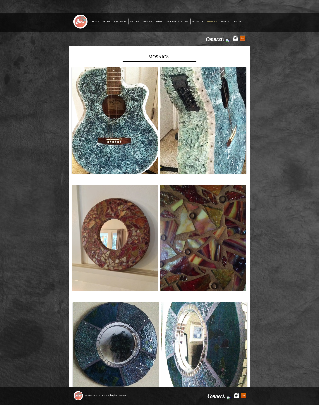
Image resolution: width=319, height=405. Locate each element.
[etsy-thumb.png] (242, 38)
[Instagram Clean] (235, 38)
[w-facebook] (228, 41)
